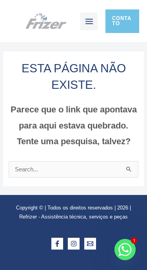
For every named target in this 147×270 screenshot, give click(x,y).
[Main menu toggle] (89, 21)
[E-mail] (90, 244)
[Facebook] (57, 244)
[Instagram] (74, 244)
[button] (122, 21)
